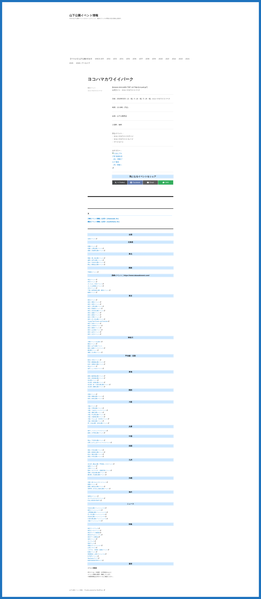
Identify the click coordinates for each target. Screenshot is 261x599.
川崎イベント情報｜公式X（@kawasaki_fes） (104, 218)
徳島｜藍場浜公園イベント (96, 452)
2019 (154, 59)
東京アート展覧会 (93, 537)
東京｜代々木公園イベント (96, 319)
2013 (115, 59)
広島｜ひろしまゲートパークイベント (99, 442)
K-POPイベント (92, 556)
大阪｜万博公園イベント (95, 408)
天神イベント (92, 468)
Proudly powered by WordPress (94, 590)
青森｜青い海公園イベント (96, 258)
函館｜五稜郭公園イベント (96, 250)
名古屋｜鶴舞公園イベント (96, 386)
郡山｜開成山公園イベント (96, 264)
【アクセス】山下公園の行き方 (80, 59)
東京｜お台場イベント (94, 330)
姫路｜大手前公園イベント (96, 433)
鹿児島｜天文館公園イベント (96, 474)
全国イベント (92, 239)
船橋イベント (92, 292)
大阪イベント (92, 406)
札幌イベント (92, 246)
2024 (187, 59)
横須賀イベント (92, 350)
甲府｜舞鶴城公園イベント (96, 362)
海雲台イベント (92, 496)
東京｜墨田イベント (94, 302)
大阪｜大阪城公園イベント (96, 417)
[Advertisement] (131, 40)
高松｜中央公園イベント (95, 450)
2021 (167, 59)
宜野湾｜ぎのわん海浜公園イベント (98, 488)
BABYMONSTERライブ (95, 560)
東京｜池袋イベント (94, 313)
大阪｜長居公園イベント (95, 421)
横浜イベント (92, 88)
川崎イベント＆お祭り (94, 341)
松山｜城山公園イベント (95, 454)
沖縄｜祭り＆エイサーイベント (97, 482)
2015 (128, 59)
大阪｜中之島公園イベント (96, 414)
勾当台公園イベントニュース (96, 508)
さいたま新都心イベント (95, 286)
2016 (134, 59)
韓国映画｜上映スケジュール (96, 554)
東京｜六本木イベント (94, 325)
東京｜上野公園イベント (95, 306)
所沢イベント (92, 281)
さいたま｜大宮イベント (95, 284)
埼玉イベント (92, 279)
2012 (108, 59)
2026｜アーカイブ (83, 63)
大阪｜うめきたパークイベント (97, 410)
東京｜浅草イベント (94, 304)
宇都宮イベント (92, 272)
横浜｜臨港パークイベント (96, 348)
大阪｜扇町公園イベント (95, 412)
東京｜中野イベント (94, 317)
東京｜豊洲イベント (94, 328)
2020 (161, 59)
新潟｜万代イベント (94, 360)
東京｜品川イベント (94, 332)
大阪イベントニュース (94, 521)
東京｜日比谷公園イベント (96, 310)
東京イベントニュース (94, 510)
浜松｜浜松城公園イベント (96, 378)
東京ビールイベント (94, 530)
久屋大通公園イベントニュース (97, 518)
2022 (174, 59)
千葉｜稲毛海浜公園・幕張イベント (98, 290)
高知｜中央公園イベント (95, 456)
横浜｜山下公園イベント (95, 346)
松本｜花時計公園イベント (96, 364)
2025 (71, 63)
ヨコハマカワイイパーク (95, 90)
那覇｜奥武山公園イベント (96, 486)
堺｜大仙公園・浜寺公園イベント (98, 423)
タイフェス (91, 541)
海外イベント (92, 539)
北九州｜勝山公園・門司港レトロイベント (100, 464)
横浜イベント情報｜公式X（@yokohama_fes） (104, 222)
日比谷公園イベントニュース (96, 516)
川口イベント (92, 288)
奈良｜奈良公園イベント (95, 398)
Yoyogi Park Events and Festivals (98, 321)
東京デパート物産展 (94, 532)
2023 (181, 59)
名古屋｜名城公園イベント (96, 382)
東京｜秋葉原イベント (94, 308)
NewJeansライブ (93, 558)
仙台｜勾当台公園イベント (96, 262)
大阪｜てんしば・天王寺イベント (98, 419)
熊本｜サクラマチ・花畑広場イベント (99, 470)
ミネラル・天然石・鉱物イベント (98, 550)
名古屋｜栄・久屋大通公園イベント (98, 384)
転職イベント (92, 552)
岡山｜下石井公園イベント (96, 440)
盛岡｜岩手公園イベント (95, 260)
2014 (121, 59)
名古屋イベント (92, 380)
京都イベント (92, 394)
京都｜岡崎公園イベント (95, 396)
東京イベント (92, 300)
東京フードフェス (93, 528)
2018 (147, 59)
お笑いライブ (92, 547)
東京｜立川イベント (94, 334)
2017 (141, 59)
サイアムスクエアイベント (96, 498)
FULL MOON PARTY (94, 500)
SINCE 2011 (99, 59)
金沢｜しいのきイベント (95, 368)
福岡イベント (92, 466)
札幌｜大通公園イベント (95, 248)
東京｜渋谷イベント (94, 323)
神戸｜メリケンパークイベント (97, 430)
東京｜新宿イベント (94, 315)
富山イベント (92, 366)
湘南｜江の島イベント (94, 352)
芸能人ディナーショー (94, 545)
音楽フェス (91, 543)
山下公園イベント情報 (83, 15)
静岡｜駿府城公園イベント (96, 376)
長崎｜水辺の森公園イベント (96, 472)
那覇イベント (92, 484)
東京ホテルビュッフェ (94, 535)
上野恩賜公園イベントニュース (97, 512)
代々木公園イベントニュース (96, 514)
